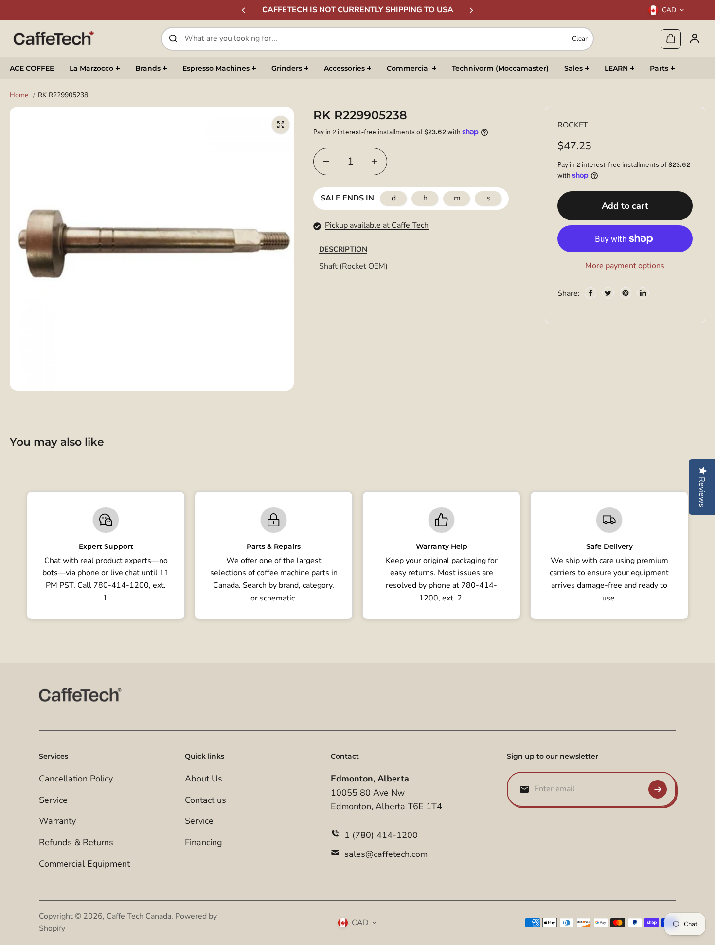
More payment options (624, 265)
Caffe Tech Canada (139, 916)
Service (53, 800)
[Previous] (244, 10)
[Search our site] (173, 38)
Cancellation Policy (76, 778)
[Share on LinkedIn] (643, 293)
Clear (580, 38)
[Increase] (374, 161)
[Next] (470, 10)
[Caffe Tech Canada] (53, 38)
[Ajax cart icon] (671, 38)
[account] (694, 38)
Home (19, 95)
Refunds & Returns (76, 842)
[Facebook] (590, 293)
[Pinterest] (625, 293)
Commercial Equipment (84, 864)
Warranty (57, 821)
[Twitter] (608, 293)
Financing (203, 842)
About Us (203, 778)
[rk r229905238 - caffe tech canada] (280, 124)
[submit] (657, 789)
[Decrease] (326, 161)
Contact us (205, 800)
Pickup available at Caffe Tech (377, 225)
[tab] (343, 248)
